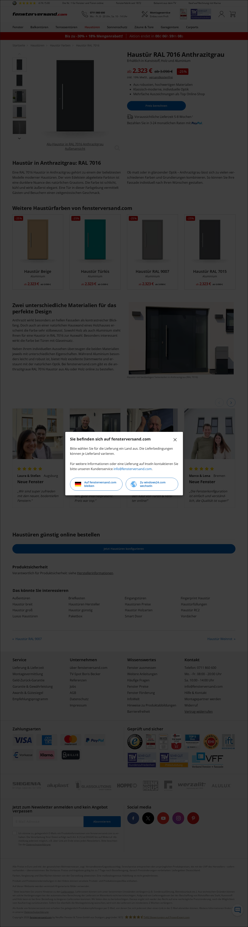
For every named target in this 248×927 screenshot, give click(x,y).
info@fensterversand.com (133, 469)
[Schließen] (175, 440)
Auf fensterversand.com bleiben (100, 484)
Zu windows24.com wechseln (152, 484)
